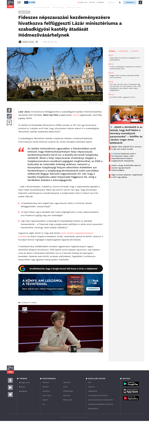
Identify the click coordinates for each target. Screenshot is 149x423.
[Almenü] (19, 2)
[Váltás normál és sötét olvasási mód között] (120, 2)
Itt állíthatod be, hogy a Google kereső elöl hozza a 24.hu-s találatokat (63, 268)
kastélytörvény (25, 7)
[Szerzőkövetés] (36, 41)
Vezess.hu (46, 391)
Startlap (45, 382)
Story (65, 387)
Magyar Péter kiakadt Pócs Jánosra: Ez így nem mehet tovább (126, 148)
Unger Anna (83, 2)
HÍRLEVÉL (91, 387)
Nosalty (45, 400)
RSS (89, 382)
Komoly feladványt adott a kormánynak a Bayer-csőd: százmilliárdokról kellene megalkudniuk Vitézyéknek (123, 157)
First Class (46, 395)
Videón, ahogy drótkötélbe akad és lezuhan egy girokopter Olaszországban (126, 167)
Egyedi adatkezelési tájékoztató (100, 400)
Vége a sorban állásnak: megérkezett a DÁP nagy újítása (126, 176)
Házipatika (67, 382)
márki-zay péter (75, 7)
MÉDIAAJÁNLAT (93, 408)
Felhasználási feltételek (97, 395)
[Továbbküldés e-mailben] (9, 116)
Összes (134, 51)
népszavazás (59, 7)
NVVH (93, 2)
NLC (43, 404)
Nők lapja (66, 395)
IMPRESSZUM (92, 391)
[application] (60, 328)
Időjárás (101, 2)
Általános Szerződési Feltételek (100, 404)
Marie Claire (67, 400)
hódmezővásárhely (42, 7)
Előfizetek (130, 2)
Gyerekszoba (68, 391)
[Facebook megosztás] (9, 110)
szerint (76, 115)
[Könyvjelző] (9, 123)
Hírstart (45, 387)
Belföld (24, 12)
